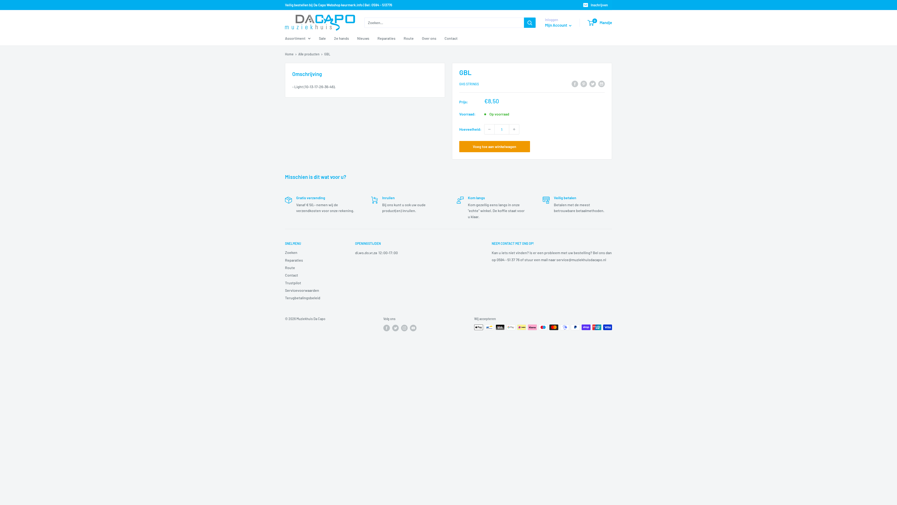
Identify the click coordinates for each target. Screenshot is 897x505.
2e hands (341, 38)
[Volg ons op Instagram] (404, 328)
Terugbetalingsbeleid (302, 298)
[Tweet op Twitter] (592, 83)
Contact (451, 38)
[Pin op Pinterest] (583, 83)
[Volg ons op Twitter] (395, 328)
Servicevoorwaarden (302, 290)
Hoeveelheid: (470, 129)
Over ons (429, 38)
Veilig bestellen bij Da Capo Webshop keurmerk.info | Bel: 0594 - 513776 (338, 5)
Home (289, 54)
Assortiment (295, 38)
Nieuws (363, 38)
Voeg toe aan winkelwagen (494, 146)
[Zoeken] (530, 23)
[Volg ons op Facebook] (386, 328)
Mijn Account (556, 25)
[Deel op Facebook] (575, 83)
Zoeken (291, 252)
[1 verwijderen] (489, 129)
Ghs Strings (469, 84)
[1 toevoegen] (514, 129)
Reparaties (386, 38)
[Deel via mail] (601, 83)
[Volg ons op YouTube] (413, 328)
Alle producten (309, 54)
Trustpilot (293, 283)
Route (409, 38)
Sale (322, 38)
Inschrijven (599, 5)
